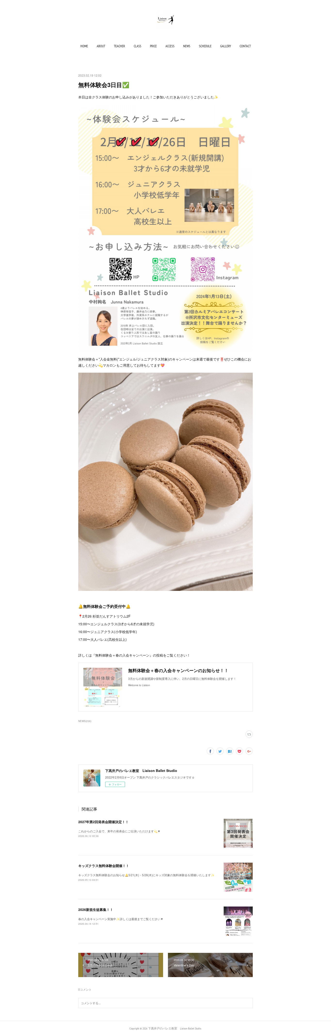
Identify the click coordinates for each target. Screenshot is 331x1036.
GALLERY (225, 46)
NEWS (186, 46)
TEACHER (119, 46)
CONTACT (245, 46)
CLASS (137, 46)
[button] (84, 46)
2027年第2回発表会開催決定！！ (103, 821)
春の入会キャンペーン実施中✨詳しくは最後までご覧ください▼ (120, 919)
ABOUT (101, 46)
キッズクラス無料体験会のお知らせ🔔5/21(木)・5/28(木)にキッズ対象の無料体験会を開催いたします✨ (146, 875)
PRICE (153, 46)
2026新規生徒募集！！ (95, 909)
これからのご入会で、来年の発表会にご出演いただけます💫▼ (119, 831)
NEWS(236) (84, 721)
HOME (84, 46)
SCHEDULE (205, 46)
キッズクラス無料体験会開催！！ (103, 865)
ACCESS (170, 46)
